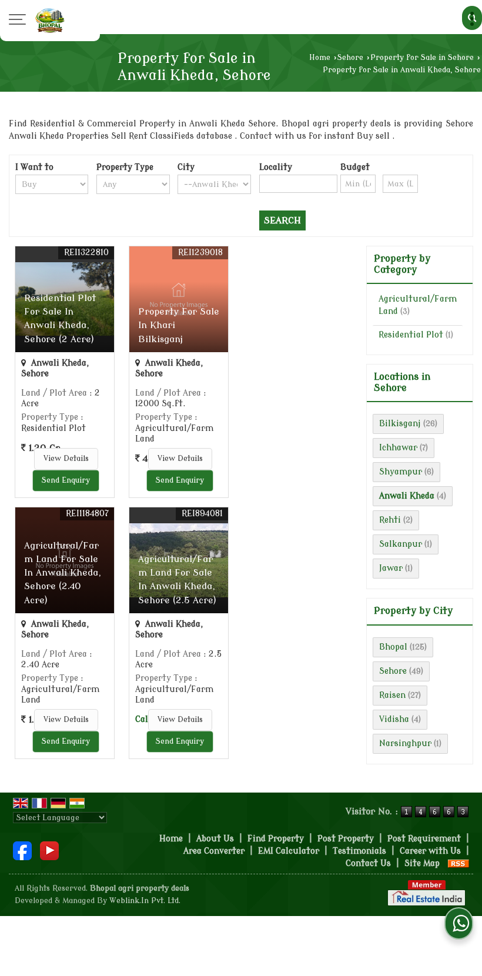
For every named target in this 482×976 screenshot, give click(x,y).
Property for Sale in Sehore (422, 58)
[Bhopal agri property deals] (50, 20)
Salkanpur (400, 544)
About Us (215, 838)
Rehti (390, 520)
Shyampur (400, 471)
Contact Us (368, 863)
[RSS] (458, 863)
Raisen (392, 695)
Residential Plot (411, 334)
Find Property (275, 838)
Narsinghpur (405, 743)
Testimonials (359, 851)
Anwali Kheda (406, 496)
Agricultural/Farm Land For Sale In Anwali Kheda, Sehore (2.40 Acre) (62, 572)
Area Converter (214, 851)
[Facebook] (22, 850)
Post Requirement (424, 838)
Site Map (422, 863)
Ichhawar (398, 447)
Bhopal (393, 647)
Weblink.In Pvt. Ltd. (144, 901)
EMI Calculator (288, 851)
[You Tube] (49, 850)
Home (319, 58)
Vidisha (394, 719)
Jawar (391, 568)
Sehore (350, 58)
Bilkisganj (400, 423)
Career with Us (430, 851)
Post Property (345, 838)
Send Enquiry (66, 480)
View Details (66, 458)
